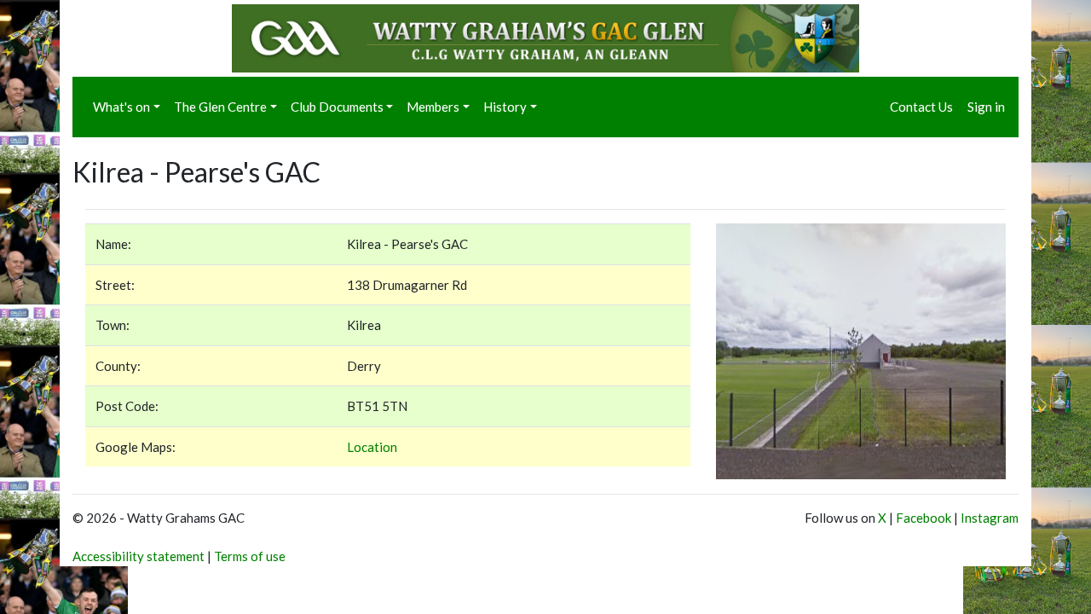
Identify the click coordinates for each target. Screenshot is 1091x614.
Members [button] (433, 106)
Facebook (923, 517)
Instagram (990, 517)
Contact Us (921, 106)
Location (372, 447)
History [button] (505, 106)
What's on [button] (121, 106)
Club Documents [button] (337, 106)
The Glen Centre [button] (220, 106)
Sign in (986, 106)
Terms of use (250, 556)
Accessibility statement (138, 556)
